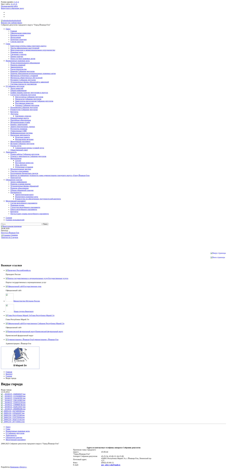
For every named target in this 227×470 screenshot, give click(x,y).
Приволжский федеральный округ (49, 331)
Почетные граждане (18, 39)
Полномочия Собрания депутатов (24, 107)
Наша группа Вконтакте (23, 311)
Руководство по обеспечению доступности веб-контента (38, 199)
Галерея (9, 376)
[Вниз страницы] (218, 257)
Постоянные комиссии (24, 103)
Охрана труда (15, 146)
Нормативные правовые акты (18, 61)
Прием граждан (16, 56)
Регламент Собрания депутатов (23, 80)
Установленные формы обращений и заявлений (29, 82)
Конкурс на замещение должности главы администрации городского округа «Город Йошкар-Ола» (50, 175)
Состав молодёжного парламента (23, 203)
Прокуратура (15, 178)
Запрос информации (18, 182)
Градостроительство (18, 69)
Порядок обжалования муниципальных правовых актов (33, 73)
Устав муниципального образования (25, 63)
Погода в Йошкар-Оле (10, 233)
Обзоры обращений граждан (21, 190)
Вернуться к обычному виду (12, 8)
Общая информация (18, 90)
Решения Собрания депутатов (22, 71)
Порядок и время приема (20, 184)
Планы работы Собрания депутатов (24, 154)
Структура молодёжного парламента (25, 207)
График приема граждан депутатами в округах (29, 93)
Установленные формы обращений (24, 186)
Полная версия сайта (9, 6)
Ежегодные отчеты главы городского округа (28, 46)
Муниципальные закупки (20, 169)
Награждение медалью (24, 139)
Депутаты (14, 114)
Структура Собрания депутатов (23, 95)
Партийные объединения (20, 120)
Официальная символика (20, 33)
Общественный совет (19, 150)
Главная (13, 31)
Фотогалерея (15, 37)
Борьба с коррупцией (18, 124)
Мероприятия (15, 158)
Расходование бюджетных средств (24, 173)
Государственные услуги (58, 278)
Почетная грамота (22, 137)
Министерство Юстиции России (26, 301)
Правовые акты (16, 52)
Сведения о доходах (18, 54)
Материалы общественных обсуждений (26, 78)
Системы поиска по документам (23, 84)
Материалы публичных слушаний (24, 76)
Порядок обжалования (19, 188)
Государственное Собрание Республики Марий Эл (43, 323)
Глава (8, 44)
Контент (9, 374)
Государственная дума (32, 286)
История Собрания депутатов (22, 144)
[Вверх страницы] (218, 253)
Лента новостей (16, 88)
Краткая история (17, 35)
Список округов (17, 42)
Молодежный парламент (20, 141)
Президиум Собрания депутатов (28, 99)
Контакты (14, 112)
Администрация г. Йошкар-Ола (45, 340)
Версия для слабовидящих (11, 23)
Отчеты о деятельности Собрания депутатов (28, 156)
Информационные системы (21, 133)
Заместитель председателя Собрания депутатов (34, 101)
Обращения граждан (14, 180)
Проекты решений (17, 65)
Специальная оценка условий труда (29, 148)
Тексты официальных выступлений (24, 48)
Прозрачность (16, 192)
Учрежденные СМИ (18, 131)
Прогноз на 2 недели (9, 237)
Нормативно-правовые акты (26, 197)
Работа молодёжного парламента (23, 209)
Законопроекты (16, 67)
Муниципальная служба (20, 122)
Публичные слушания (24, 167)
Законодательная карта (24, 195)
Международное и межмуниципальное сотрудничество (32, 50)
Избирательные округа (19, 118)
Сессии (18, 161)
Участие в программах (19, 171)
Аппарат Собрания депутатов (27, 105)
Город (8, 29)
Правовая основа (17, 205)
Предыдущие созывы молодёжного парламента (29, 214)
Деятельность (11, 152)
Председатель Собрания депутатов (29, 97)
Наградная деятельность (20, 135)
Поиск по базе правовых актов (22, 59)
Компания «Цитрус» (18, 467)
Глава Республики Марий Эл (42, 315)
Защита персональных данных (22, 127)
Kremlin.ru (26, 270)
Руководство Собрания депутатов (24, 110)
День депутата (21, 165)
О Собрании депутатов (15, 86)
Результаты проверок (18, 129)
